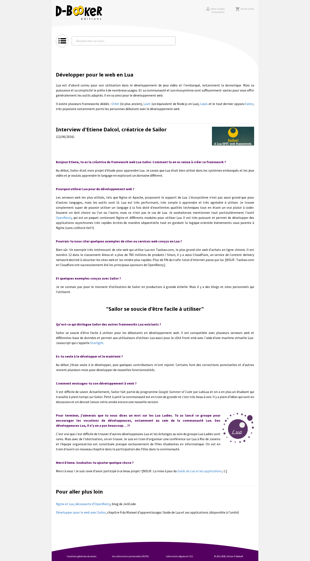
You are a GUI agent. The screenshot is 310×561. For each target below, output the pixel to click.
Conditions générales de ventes (81, 556)
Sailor (249, 104)
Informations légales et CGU (179, 556)
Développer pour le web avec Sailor (81, 512)
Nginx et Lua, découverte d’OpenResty (83, 504)
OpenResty (64, 217)
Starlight (97, 343)
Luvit (147, 104)
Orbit (115, 104)
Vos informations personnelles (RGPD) (130, 556)
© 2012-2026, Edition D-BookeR (228, 556)
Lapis (204, 104)
